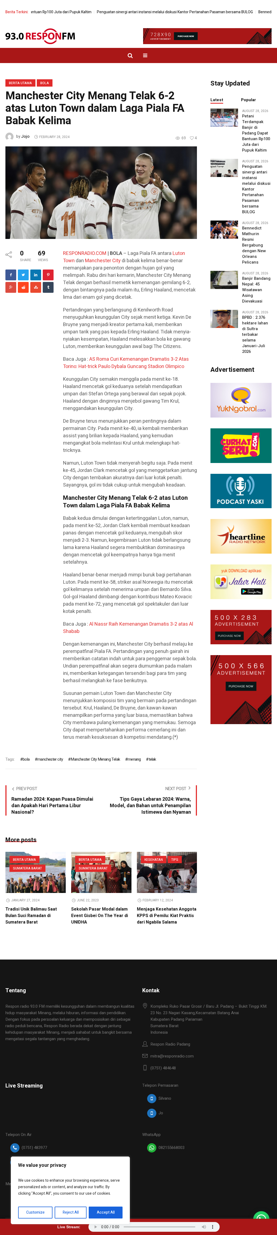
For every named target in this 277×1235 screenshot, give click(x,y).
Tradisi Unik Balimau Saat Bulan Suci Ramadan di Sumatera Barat (31, 915)
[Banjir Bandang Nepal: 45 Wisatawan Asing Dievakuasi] (224, 280)
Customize (35, 1212)
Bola (44, 83)
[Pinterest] (48, 275)
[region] (70, 1190)
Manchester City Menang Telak (95, 759)
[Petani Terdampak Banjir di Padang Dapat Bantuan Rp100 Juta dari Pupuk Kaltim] (224, 117)
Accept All (106, 1212)
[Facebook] (10, 275)
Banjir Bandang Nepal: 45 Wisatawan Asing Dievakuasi (256, 290)
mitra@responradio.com (172, 1056)
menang (134, 759)
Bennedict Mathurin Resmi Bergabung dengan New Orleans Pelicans (254, 245)
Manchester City (103, 260)
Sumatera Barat (27, 868)
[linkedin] (35, 275)
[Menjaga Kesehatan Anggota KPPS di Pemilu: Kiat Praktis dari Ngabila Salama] (167, 872)
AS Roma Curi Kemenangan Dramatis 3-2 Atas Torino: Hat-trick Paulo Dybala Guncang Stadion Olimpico (126, 363)
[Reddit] (23, 287)
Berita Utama (20, 83)
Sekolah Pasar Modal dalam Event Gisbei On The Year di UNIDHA (99, 915)
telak (152, 759)
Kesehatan (153, 859)
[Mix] (35, 287)
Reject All (71, 1212)
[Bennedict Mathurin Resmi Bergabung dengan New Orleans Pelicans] (224, 229)
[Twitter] (23, 275)
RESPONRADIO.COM (84, 253)
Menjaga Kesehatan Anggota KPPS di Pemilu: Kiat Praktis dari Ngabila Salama (166, 915)
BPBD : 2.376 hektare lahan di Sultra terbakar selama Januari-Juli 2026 (255, 334)
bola (26, 759)
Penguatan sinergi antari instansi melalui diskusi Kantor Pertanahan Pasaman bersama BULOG (159, 12)
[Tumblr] (48, 287)
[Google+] (10, 287)
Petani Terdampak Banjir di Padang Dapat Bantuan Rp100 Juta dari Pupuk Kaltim (256, 133)
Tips (174, 859)
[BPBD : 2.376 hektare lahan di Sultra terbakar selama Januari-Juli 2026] (224, 319)
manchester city (50, 759)
